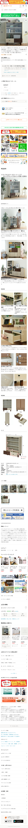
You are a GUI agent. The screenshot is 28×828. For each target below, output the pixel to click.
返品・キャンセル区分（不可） (12, 474)
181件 (16, 611)
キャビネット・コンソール (19, 716)
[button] (26, 54)
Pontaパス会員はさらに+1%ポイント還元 (11, 72)
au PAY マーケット (4, 706)
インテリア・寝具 (13, 706)
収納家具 (19, 706)
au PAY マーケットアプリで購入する (14, 119)
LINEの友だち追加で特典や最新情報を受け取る (14, 127)
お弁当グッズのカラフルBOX (15, 714)
